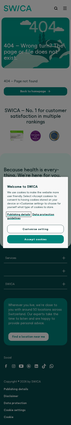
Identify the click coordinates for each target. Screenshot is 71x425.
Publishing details (18, 214)
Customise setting (35, 228)
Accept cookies (35, 239)
